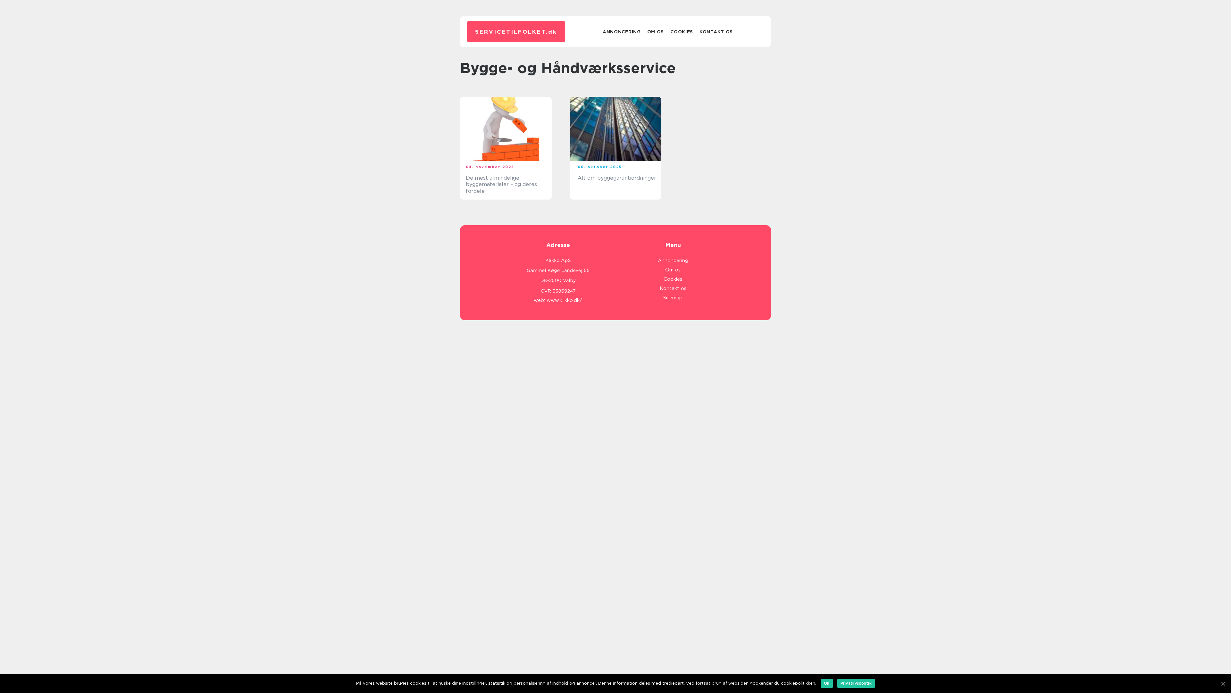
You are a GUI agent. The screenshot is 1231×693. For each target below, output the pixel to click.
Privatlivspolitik (856, 683)
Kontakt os (716, 31)
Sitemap (672, 298)
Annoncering (622, 31)
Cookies (681, 31)
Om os (655, 31)
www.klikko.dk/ (564, 300)
